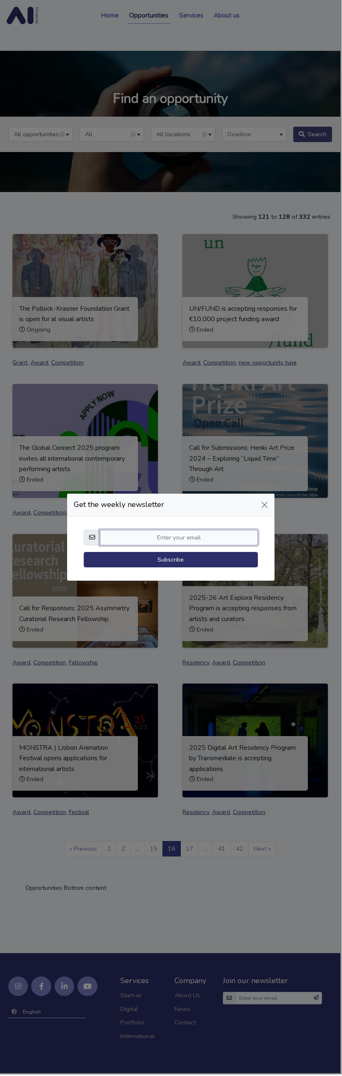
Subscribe (170, 559)
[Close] (264, 505)
